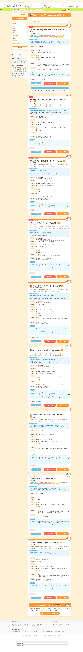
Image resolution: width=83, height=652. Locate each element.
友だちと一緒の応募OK (18, 68)
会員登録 (63, 9)
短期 (13, 67)
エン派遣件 (14, 2)
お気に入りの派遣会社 (39, 9)
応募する (50, 83)
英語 (22, 75)
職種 (32, 621)
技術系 (15, 62)
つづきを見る (58, 65)
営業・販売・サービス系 (25, 631)
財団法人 (19, 75)
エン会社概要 (50, 635)
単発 (15, 67)
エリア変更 (31, 6)
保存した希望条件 (28, 9)
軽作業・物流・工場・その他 (60, 631)
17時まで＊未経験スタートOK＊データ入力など (44, 543)
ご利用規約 (35, 635)
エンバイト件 (21, 2)
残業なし (18, 70)
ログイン (69, 9)
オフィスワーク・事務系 (16, 60)
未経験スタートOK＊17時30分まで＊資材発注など (45, 286)
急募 (13, 75)
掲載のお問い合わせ (57, 635)
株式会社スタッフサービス (41, 79)
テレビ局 (16, 76)
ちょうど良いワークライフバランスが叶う (18, 4)
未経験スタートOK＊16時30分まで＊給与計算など (45, 350)
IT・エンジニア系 (39, 631)
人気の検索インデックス (55, 621)
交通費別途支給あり (17, 71)
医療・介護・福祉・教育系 (21, 62)
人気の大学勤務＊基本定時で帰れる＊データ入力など (46, 161)
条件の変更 (20, 47)
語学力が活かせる (23, 71)
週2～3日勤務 (19, 69)
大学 (21, 76)
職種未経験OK (19, 67)
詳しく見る (63, 83)
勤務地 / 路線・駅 (15, 621)
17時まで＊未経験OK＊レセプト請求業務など (44, 223)
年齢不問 (16, 75)
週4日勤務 (22, 69)
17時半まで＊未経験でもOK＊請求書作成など (44, 478)
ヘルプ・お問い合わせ (42, 635)
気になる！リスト (18, 9)
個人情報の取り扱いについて (27, 635)
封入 (18, 76)
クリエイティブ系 (18, 61)
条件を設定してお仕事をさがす (51, 613)
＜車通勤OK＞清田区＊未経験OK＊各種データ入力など (46, 414)
